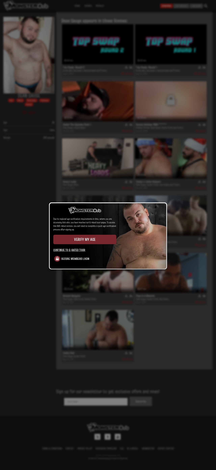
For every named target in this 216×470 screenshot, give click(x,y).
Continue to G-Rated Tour (69, 250)
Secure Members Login (75, 258)
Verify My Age (85, 239)
